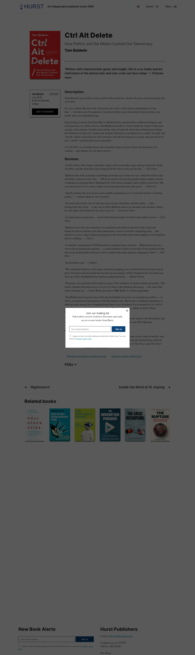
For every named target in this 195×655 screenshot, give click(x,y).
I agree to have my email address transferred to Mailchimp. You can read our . (97, 337)
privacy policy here (84, 339)
